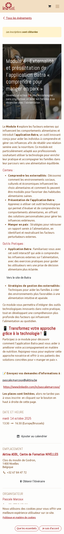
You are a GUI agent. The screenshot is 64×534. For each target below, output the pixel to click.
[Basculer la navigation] (57, 6)
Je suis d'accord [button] (50, 528)
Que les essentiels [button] (27, 528)
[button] (32, 434)
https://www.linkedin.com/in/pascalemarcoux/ (31, 386)
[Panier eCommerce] (49, 6)
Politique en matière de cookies (19, 517)
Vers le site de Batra (18, 277)
